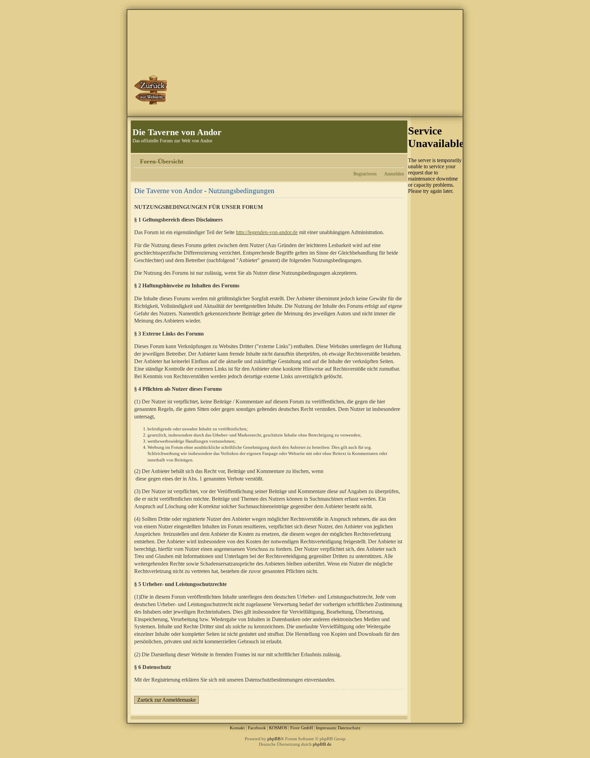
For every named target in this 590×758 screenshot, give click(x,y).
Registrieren (365, 173)
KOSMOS (278, 727)
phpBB (274, 738)
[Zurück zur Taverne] (151, 89)
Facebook (257, 727)
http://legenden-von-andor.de (267, 232)
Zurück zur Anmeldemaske (166, 700)
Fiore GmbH (301, 727)
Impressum (326, 727)
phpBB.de (322, 744)
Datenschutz (349, 727)
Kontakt (237, 727)
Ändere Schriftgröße (399, 159)
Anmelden (394, 173)
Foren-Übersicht (161, 161)
